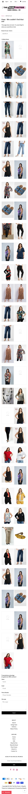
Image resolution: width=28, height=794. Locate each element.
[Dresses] (8, 354)
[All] (20, 211)
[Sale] (20, 577)
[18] (20, 110)
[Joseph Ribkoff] (20, 396)
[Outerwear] (20, 496)
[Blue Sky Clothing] (20, 293)
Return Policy (14, 728)
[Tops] (20, 620)
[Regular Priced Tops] (8, 576)
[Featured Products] (20, 353)
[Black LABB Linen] (20, 251)
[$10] (8, 50)
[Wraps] (8, 639)
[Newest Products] (20, 475)
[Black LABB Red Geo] (8, 272)
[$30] (8, 70)
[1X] (8, 129)
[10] (20, 70)
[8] (20, 190)
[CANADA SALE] (20, 314)
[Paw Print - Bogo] (20, 515)
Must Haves (14, 747)
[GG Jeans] (20, 372)
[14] (20, 90)
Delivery (14, 726)
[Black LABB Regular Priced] (20, 272)
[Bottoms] (8, 314)
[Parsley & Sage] (8, 515)
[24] (20, 149)
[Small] (8, 599)
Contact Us (14, 751)
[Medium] (20, 435)
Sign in (6, 1)
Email (3, 685)
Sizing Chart (14, 724)
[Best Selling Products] (8, 231)
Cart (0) (24, 1)
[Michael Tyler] (8, 455)
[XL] (20, 641)
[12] (8, 90)
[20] (20, 129)
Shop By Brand (14, 745)
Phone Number (5, 692)
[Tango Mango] (8, 617)
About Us (14, 749)
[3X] (20, 169)
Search (14, 722)
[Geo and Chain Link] (8, 375)
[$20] (20, 47)
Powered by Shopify (21, 788)
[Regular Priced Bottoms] (20, 557)
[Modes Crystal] (20, 455)
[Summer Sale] (20, 598)
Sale (14, 741)
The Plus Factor (16, 786)
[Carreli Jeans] (8, 333)
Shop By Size (14, 743)
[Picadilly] (8, 536)
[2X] (8, 168)
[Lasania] (8, 435)
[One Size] (8, 496)
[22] (8, 149)
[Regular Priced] (8, 557)
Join (11, 1)
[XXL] (8, 661)
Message (4, 699)
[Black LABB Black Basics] (20, 231)
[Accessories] (8, 210)
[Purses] (20, 535)
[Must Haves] (8, 474)
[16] (8, 110)
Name (3, 679)
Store (14, 739)
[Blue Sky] (8, 293)
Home (2, 15)
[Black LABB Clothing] (8, 252)
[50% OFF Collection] (8, 190)
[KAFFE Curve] (8, 413)
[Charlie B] (20, 331)
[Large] (20, 415)
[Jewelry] (8, 396)
